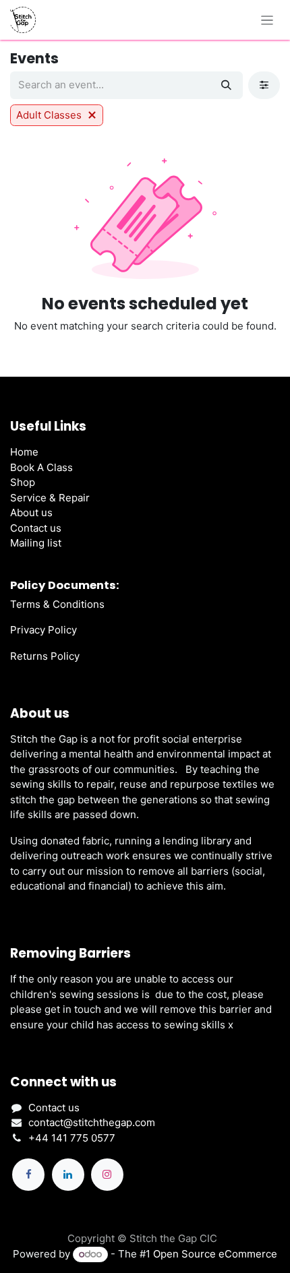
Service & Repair (50, 497)
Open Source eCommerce (215, 1253)
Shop (22, 482)
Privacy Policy (43, 629)
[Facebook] (28, 1174)
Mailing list (35, 542)
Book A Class (41, 467)
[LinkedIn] (68, 1174)
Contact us (35, 528)
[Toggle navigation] (267, 20)
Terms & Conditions (57, 604)
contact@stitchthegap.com (91, 1122)
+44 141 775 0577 (71, 1137)
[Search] (226, 85)
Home (24, 451)
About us (31, 512)
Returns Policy (45, 656)
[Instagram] (107, 1174)
